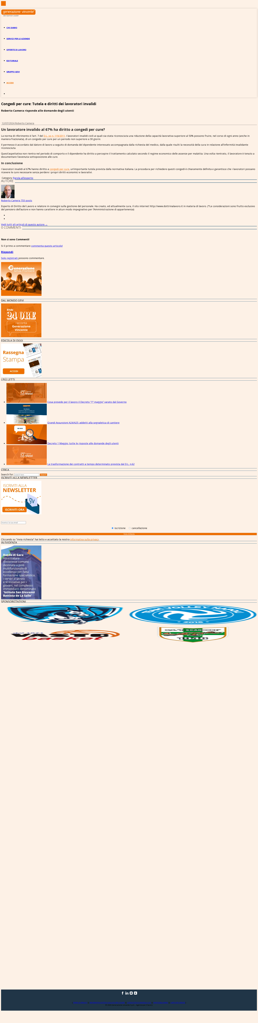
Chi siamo (11, 27)
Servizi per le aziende (18, 38)
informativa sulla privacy (84, 539)
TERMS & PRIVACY (80, 1002)
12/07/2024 (8, 123)
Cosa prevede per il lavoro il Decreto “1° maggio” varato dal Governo (87, 402)
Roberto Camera (24, 123)
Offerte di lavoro (16, 49)
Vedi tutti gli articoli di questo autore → (24, 224)
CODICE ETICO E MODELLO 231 (139, 1002)
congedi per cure (59, 169)
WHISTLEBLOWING (161, 1002)
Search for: (7, 474)
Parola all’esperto (23, 178)
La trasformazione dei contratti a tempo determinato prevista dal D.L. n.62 (91, 464)
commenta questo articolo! (47, 245)
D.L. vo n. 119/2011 (54, 135)
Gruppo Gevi (13, 71)
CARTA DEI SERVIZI (177, 1002)
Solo (4, 258)
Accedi (10, 82)
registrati (12, 258)
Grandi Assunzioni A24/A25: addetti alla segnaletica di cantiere (83, 422)
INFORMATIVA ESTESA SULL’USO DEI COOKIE (107, 1002)
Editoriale (12, 60)
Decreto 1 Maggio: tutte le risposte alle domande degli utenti (83, 443)
